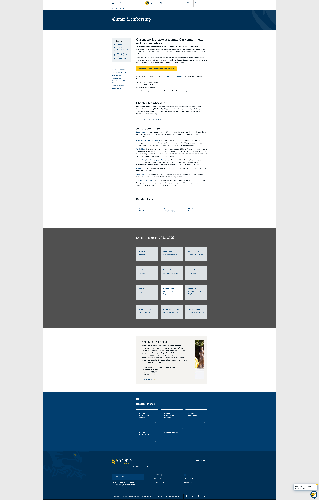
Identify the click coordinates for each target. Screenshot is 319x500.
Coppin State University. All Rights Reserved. (127, 496)
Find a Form (158, 478)
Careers (156, 475)
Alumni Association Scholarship (144, 415)
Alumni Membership (118, 9)
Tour (196, 2)
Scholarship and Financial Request (148, 140)
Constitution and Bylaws (145, 180)
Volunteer (139, 168)
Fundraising (140, 149)
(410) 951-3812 (121, 47)
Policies (154, 496)
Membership (140, 174)
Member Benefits (191, 210)
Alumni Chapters (171, 432)
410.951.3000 (121, 477)
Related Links (116, 78)
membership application (176, 76)
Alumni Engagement (169, 210)
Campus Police (189, 478)
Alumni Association (144, 433)
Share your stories (118, 85)
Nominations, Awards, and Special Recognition (153, 160)
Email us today (147, 379)
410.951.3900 (189, 482)
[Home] (153, 3)
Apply (190, 2)
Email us (119, 44)
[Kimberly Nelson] (172, 292)
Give (204, 2)
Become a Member (118, 70)
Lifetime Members (143, 210)
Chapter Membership (119, 72)
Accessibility (145, 496)
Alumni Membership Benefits (169, 415)
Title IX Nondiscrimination (172, 496)
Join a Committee (117, 75)
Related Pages (116, 88)
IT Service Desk (159, 482)
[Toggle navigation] (114, 3)
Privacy (160, 496)
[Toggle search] (119, 3)
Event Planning (141, 132)
